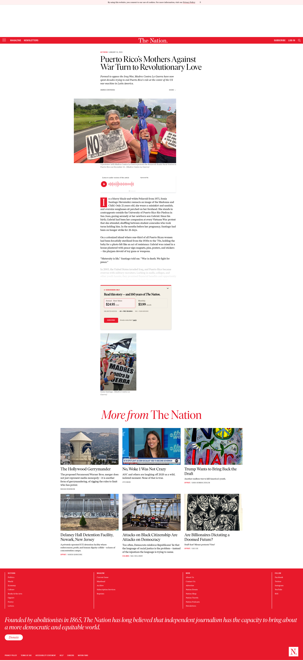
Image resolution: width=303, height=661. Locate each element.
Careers (70, 655)
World (10, 581)
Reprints (100, 594)
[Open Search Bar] (299, 40)
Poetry (10, 602)
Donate (14, 637)
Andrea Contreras (107, 90)
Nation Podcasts (193, 602)
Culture (11, 589)
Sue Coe (195, 548)
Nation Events (192, 589)
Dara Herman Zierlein (201, 483)
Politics (11, 577)
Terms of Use (26, 655)
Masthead (101, 581)
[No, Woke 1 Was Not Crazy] (151, 446)
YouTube (278, 589)
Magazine (15, 40)
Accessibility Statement (46, 655)
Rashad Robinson (67, 489)
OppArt (187, 483)
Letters (11, 606)
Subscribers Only (113, 290)
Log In (291, 40)
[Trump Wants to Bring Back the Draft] (213, 446)
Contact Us (190, 581)
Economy (12, 585)
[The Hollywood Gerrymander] (89, 446)
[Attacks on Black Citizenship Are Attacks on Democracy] (151, 512)
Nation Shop (191, 594)
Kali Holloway (137, 556)
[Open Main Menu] (4, 40)
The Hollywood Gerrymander (85, 469)
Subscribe (280, 40)
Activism (103, 52)
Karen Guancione (75, 554)
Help (62, 655)
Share (171, 90)
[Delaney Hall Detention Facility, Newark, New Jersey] (89, 512)
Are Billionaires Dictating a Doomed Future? (206, 537)
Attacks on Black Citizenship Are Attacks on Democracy (149, 537)
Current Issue (102, 577)
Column (125, 556)
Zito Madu (126, 482)
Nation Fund (83, 655)
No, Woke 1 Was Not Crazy (144, 469)
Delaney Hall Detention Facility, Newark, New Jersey (86, 537)
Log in (134, 320)
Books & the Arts (15, 594)
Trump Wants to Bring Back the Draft (210, 471)
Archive (100, 585)
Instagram (279, 585)
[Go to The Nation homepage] (153, 40)
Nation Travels (192, 598)
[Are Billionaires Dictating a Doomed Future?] (213, 512)
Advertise (190, 585)
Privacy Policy (189, 2)
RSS (276, 594)
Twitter (278, 581)
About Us (190, 577)
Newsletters (31, 40)
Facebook (279, 577)
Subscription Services (106, 589)
